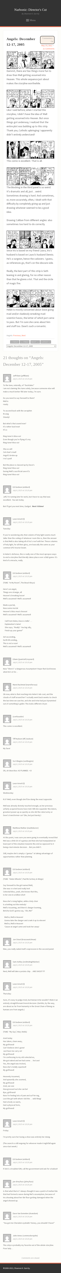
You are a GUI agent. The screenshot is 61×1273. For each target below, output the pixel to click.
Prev (24, 342)
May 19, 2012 (46, 45)
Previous (17, 335)
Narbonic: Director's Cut (30, 10)
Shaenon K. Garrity (22, 1268)
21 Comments (48, 48)
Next (24, 335)
